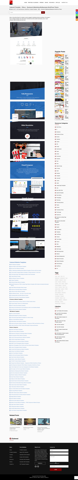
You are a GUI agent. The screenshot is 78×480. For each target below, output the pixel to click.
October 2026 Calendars (24, 457)
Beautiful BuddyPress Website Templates (19, 315)
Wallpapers (58, 246)
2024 (56, 276)
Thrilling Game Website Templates (17, 406)
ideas (56, 290)
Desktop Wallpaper (58, 285)
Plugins (57, 204)
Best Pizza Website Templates (17, 353)
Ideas (39, 477)
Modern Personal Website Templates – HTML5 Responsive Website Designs (25, 402)
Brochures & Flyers (59, 134)
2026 (61, 276)
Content (57, 141)
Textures (58, 236)
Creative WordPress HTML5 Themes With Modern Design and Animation (24, 325)
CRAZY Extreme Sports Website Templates (19, 392)
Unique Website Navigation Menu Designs (19, 287)
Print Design (58, 212)
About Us (31, 477)
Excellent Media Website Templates (17, 408)
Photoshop (58, 200)
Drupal (57, 151)
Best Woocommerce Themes (28, 427)
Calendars (58, 139)
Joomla (57, 180)
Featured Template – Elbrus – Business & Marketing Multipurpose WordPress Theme (46, 9)
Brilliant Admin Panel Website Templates (18, 321)
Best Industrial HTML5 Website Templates (19, 335)
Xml (57, 268)
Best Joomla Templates (15, 313)
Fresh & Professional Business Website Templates (20, 337)
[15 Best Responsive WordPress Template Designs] (16, 422)
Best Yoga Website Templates (16, 390)
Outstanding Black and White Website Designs (19, 295)
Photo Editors (58, 195)
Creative (56, 283)
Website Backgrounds (60, 256)
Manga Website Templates (16, 396)
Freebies (42, 2)
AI (56, 129)
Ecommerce (58, 156)
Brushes (57, 136)
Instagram (58, 175)
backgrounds (62, 278)
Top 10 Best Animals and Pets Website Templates (20, 388)
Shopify (57, 227)
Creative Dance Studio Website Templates (19, 384)
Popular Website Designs (16, 276)
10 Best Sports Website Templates (17, 386)
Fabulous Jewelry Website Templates (18, 359)
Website (57, 253)
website (61, 301)
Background (57, 278)
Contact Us (64, 2)
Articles (58, 2)
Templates (58, 231)
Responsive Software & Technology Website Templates (21, 333)
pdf (62, 290)
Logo (57, 187)
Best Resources (21, 9)
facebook (60, 287)
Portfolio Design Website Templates (18, 339)
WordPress (27, 9)
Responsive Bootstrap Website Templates (19, 289)
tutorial (56, 299)
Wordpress (63, 303)
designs (66, 283)
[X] (77, 17)
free (66, 287)
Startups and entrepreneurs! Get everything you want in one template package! (25, 307)
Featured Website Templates (18, 262)
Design (57, 146)
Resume (57, 224)
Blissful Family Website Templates (17, 400)
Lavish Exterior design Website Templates (19, 410)
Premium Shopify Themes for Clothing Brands (19, 303)
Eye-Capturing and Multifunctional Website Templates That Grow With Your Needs (26, 270)
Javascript (58, 178)
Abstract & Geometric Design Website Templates (20, 297)
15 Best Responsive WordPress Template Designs (15, 428)
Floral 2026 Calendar (60, 326)
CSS (57, 144)
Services (35, 477)
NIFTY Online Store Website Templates (18, 305)
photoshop (63, 292)
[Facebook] (77, 13)
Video (57, 244)
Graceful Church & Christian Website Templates (19, 380)
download (64, 285)
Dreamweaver (58, 148)
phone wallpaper (58, 292)
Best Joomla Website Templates (17, 319)
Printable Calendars (33, 2)
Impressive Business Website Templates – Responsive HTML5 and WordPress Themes (27, 323)
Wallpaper (60, 299)
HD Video (58, 168)
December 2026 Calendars (25, 461)
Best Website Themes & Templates (17, 278)
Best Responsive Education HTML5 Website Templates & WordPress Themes (25, 365)
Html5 (57, 170)
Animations (58, 131)
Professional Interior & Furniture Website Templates (20, 394)
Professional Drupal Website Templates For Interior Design (22, 317)
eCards (57, 153)
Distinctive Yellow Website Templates (18, 291)
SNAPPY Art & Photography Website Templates (20, 343)
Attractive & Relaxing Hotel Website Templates (19, 370)
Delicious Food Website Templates (17, 351)
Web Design (58, 248)
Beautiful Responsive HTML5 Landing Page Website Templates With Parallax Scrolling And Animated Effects (30, 285)
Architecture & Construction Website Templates (20, 341)
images (59, 290)
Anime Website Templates (16, 398)
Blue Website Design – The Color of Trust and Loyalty (21, 293)
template (62, 296)
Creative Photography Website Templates (18, 347)
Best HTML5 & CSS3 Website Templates (18, 266)
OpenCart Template (59, 192)
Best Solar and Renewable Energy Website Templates (21, 382)
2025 (59, 276)
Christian (59, 281)
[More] (77, 20)
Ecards (56, 287)
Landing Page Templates (61, 185)
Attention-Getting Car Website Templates (18, 374)
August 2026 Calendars (24, 452)
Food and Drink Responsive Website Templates (20, 349)
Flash (57, 161)
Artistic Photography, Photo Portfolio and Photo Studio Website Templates (25, 345)
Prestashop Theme (59, 209)
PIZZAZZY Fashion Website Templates (18, 361)
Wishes (46, 2)
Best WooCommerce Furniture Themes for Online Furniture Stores (23, 301)
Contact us (40, 463)
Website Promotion (60, 258)
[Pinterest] (77, 10)
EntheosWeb (43, 476)
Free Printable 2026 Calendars (62, 310)
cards (56, 281)
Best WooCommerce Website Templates (18, 309)
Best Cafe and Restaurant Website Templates (19, 355)
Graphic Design (59, 166)
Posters (57, 207)
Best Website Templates (15, 264)
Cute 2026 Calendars (60, 324)
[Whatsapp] (77, 15)
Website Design (57, 303)
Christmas (64, 281)
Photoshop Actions (59, 202)
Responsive (58, 214)
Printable (56, 294)
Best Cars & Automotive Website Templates (19, 372)
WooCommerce (59, 263)
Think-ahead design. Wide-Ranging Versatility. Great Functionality (23, 274)
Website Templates (60, 261)
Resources (52, 2)
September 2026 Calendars (25, 454)
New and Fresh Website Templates (17, 268)
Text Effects (58, 234)
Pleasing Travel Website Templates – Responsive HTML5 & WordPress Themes (26, 363)
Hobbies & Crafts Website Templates (18, 378)
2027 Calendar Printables (24, 464)
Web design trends (59, 251)
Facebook (58, 158)
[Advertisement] (30, 73)
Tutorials (42, 477)
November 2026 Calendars (25, 459)
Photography (58, 197)
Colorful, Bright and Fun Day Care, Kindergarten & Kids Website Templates (24, 367)
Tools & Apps (58, 239)
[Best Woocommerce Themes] (29, 422)
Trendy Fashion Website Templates (17, 357)
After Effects (58, 127)
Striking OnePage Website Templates (18, 282)
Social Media (58, 229)
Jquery (57, 183)
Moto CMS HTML (59, 190)
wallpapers (65, 299)
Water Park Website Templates (17, 329)
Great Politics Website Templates (17, 376)
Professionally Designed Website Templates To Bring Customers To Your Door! (25, 272)
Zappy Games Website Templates (17, 404)
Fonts (57, 163)
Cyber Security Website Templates (17, 331)
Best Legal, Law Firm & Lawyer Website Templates (20, 368)
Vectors (57, 241)
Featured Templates (14, 280)
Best (66, 278)
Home (25, 2)
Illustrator (58, 173)
